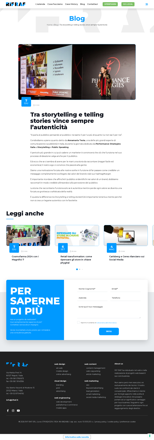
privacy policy (100, 422)
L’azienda (40, 4)
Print (58, 388)
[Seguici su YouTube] (18, 410)
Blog (82, 4)
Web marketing (91, 381)
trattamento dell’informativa (106, 323)
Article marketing (93, 374)
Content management (95, 368)
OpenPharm (110, 4)
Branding (60, 385)
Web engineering (62, 398)
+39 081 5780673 (16, 378)
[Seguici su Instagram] (13, 410)
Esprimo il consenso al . (99, 323)
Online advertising (63, 374)
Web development (64, 402)
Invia (109, 331)
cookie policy (113, 422)
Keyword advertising (94, 388)
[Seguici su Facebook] (7, 410)
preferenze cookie (128, 422)
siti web (59, 368)
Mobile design (62, 371)
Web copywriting (93, 371)
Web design (59, 364)
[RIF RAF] (15, 4)
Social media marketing (96, 397)
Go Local (128, 4)
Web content (90, 364)
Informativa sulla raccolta (77, 437)
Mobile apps (61, 408)
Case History (71, 4)
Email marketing (93, 394)
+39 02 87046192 (16, 393)
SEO (87, 385)
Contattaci (92, 4)
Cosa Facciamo (55, 4)
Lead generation (92, 391)
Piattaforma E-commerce (67, 405)
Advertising (60, 391)
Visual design (60, 381)
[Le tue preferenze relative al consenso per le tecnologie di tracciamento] (150, 435)
